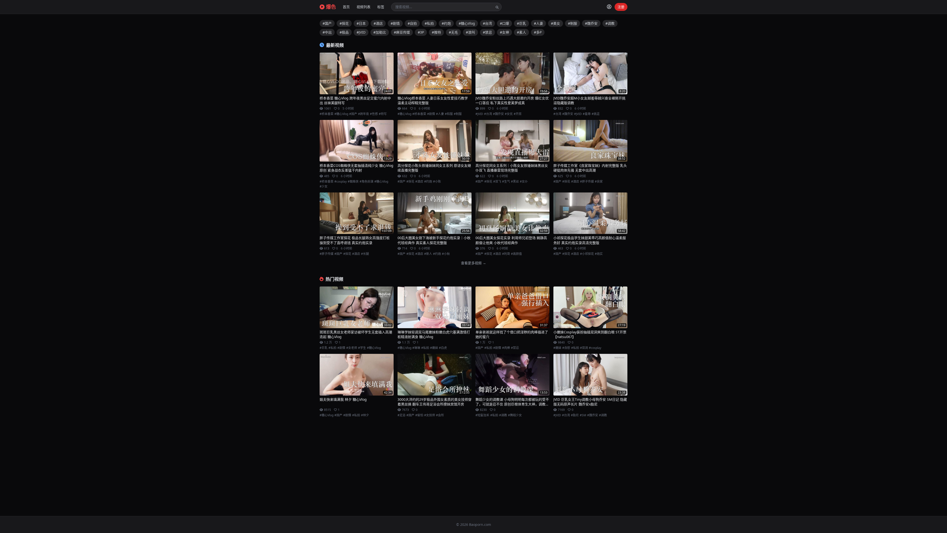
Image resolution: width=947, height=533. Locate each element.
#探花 (344, 23)
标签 (380, 6)
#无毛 (453, 32)
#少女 (324, 187)
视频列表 (363, 6)
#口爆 (504, 23)
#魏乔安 (591, 23)
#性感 (374, 114)
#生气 (506, 182)
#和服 (449, 114)
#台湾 (487, 23)
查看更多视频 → (473, 263)
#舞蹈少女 (515, 415)
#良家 (599, 182)
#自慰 (566, 348)
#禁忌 (487, 32)
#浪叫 (470, 32)
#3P (421, 32)
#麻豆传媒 (402, 32)
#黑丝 (515, 182)
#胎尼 (575, 415)
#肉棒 (506, 348)
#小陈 (437, 182)
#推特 (436, 32)
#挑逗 (596, 114)
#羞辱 (587, 114)
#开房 (518, 114)
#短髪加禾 (482, 415)
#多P (538, 32)
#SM (583, 415)
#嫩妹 (434, 348)
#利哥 (506, 254)
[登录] (609, 6)
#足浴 (401, 415)
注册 (621, 6)
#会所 (440, 415)
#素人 (521, 32)
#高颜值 (516, 254)
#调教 (610, 23)
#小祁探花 (587, 254)
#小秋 (446, 254)
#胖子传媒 (587, 182)
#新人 (428, 254)
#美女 (555, 23)
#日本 (361, 23)
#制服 (572, 23)
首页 (346, 6)
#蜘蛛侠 (353, 182)
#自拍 (412, 23)
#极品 (344, 32)
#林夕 (365, 415)
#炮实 (599, 254)
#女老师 (351, 348)
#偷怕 (419, 415)
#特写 (383, 114)
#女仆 (524, 182)
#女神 (504, 32)
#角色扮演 (366, 182)
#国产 (327, 23)
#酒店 (378, 23)
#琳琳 (416, 348)
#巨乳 (521, 23)
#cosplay (340, 182)
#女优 (509, 114)
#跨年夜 (363, 114)
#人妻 (538, 23)
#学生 (362, 348)
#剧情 (395, 23)
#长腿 (365, 254)
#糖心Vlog (467, 23)
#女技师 (429, 415)
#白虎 (443, 348)
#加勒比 (379, 32)
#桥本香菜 (326, 114)
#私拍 (429, 23)
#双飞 (497, 182)
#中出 (327, 32)
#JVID (361, 32)
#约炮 (446, 23)
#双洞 (584, 348)
